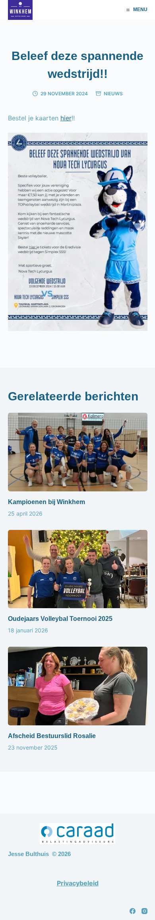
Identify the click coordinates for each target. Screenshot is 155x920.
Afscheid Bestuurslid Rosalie (52, 736)
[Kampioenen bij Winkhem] (77, 452)
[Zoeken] (115, 10)
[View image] (77, 326)
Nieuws (113, 94)
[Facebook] (133, 911)
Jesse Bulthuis (28, 853)
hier (66, 118)
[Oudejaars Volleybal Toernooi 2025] (77, 569)
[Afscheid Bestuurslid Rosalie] (77, 686)
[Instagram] (144, 911)
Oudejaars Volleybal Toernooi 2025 (60, 618)
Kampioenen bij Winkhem (46, 502)
